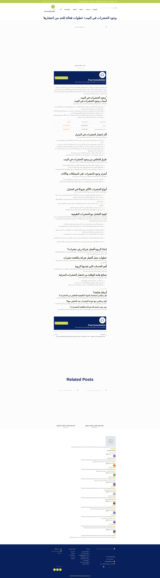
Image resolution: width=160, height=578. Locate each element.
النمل (102, 195)
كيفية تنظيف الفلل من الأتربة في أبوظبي (65, 425)
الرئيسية (95, 9)
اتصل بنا (53, 9)
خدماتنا (81, 9)
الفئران (101, 209)
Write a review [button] (112, 452)
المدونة (74, 9)
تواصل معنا (67, 9)
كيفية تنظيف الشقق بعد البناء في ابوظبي (94, 425)
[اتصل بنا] (53, 7)
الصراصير (101, 199)
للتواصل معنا (104, 288)
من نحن (88, 9)
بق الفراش (100, 203)
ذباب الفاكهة (100, 207)
